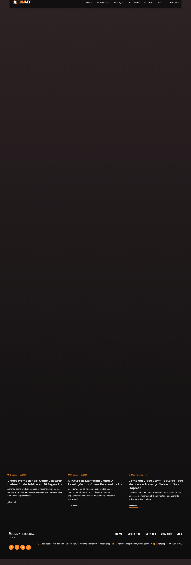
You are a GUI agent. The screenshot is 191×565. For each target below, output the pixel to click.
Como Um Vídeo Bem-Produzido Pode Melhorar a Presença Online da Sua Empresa (156, 484)
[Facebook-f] (11, 547)
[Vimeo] (28, 547)
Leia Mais (12, 502)
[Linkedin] (22, 547)
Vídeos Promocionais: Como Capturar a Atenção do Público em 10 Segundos (34, 482)
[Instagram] (17, 547)
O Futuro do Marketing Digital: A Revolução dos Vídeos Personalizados (95, 482)
